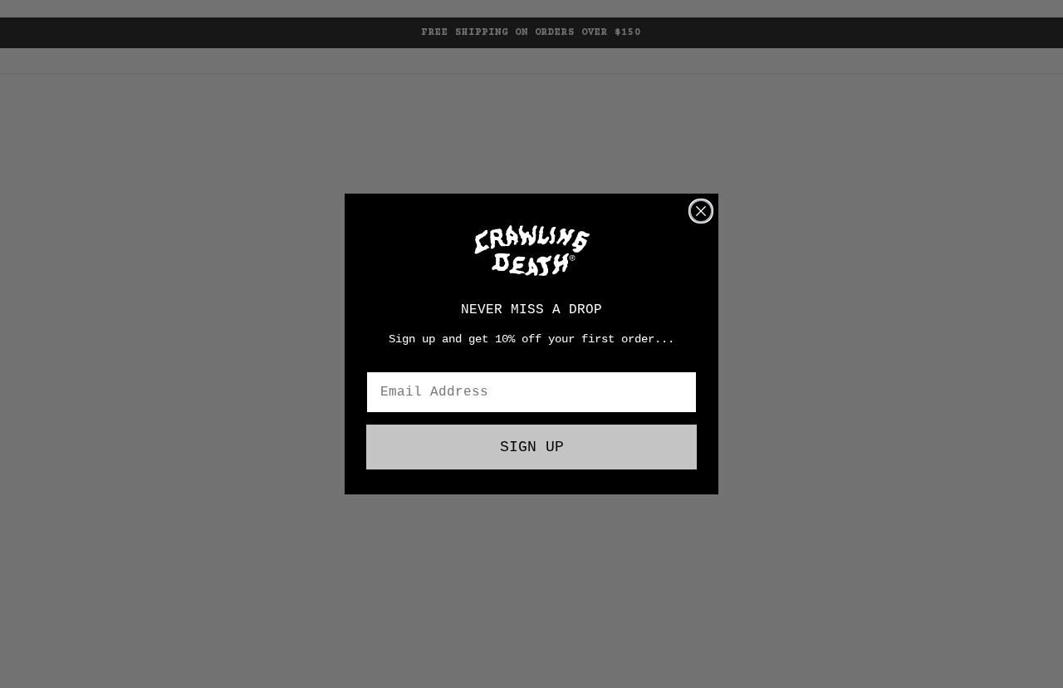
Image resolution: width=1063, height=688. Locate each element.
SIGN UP (532, 447)
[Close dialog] (701, 211)
